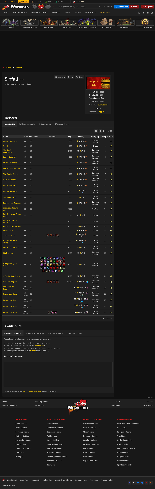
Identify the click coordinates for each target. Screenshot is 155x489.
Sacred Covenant (9, 157)
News (6, 13)
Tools (117, 402)
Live (34, 7)
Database (56, 13)
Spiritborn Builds (124, 465)
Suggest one (103, 112)
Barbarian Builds (124, 440)
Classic (38, 2)
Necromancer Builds (126, 448)
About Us (36, 480)
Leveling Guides (22, 432)
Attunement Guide (91, 423)
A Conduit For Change (11, 276)
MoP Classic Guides (56, 419)
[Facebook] (142, 483)
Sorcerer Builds (123, 461)
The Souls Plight (9, 197)
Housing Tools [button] (20, 13)
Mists (60, 2)
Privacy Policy (107, 480)
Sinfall (5, 146)
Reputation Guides (55, 444)
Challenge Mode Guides (57, 456)
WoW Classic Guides (92, 419)
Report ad (150, 397)
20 (85, 312)
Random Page (81, 480)
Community (90, 13)
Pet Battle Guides (54, 448)
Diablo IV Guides (124, 419)
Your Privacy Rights (63, 480)
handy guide (39, 346)
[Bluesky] (138, 483)
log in (24, 391)
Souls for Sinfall (9, 235)
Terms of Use (9, 485)
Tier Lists (20, 452)
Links (80, 77)
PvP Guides (88, 448)
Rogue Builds (123, 456)
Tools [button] (67, 13)
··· (67, 2)
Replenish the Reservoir (8, 287)
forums (33, 351)
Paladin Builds (123, 452)
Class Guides (21, 423)
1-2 (80, 192)
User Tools (24, 480)
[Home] (16, 7)
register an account (35, 391)
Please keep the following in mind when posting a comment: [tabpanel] (32, 365)
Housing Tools (41, 402)
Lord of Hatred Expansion (128, 423)
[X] (134, 483)
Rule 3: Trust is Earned (12, 226)
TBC (49, 2)
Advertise (47, 480)
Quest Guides (53, 440)
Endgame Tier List (125, 432)
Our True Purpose (10, 282)
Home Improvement (11, 247)
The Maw (95, 209)
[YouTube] (146, 483)
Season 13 (121, 428)
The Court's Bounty (10, 174)
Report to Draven (10, 141)
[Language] (152, 13)
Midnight (19, 456)
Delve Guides (21, 428)
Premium (94, 480)
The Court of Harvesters (8, 151)
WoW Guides (21, 419)
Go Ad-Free (105, 13)
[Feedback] (148, 13)
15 (85, 305)
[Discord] (129, 483)
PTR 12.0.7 (48, 6)
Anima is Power (9, 185)
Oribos (95, 146)
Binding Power (9, 253)
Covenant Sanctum (95, 141)
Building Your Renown (11, 168)
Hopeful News (8, 230)
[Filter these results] (100, 131)
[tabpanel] (58, 224)
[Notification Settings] (143, 13)
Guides (78, 13)
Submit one (102, 105)
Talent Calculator (23, 448)
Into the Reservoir (10, 191)
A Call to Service (9, 180)
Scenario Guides (54, 452)
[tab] (9, 124)
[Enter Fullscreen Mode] (139, 13)
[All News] (6, 1)
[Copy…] (96, 131)
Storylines (18, 67)
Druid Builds (122, 444)
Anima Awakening (10, 162)
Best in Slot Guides (91, 428)
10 (85, 299)
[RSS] (151, 483)
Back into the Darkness (12, 203)
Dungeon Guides (54, 432)
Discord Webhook (39, 13)
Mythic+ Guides (22, 436)
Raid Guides (21, 444)
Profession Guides (23, 440)
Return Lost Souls (10, 294)
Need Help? (12, 480)
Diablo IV (80, 2)
